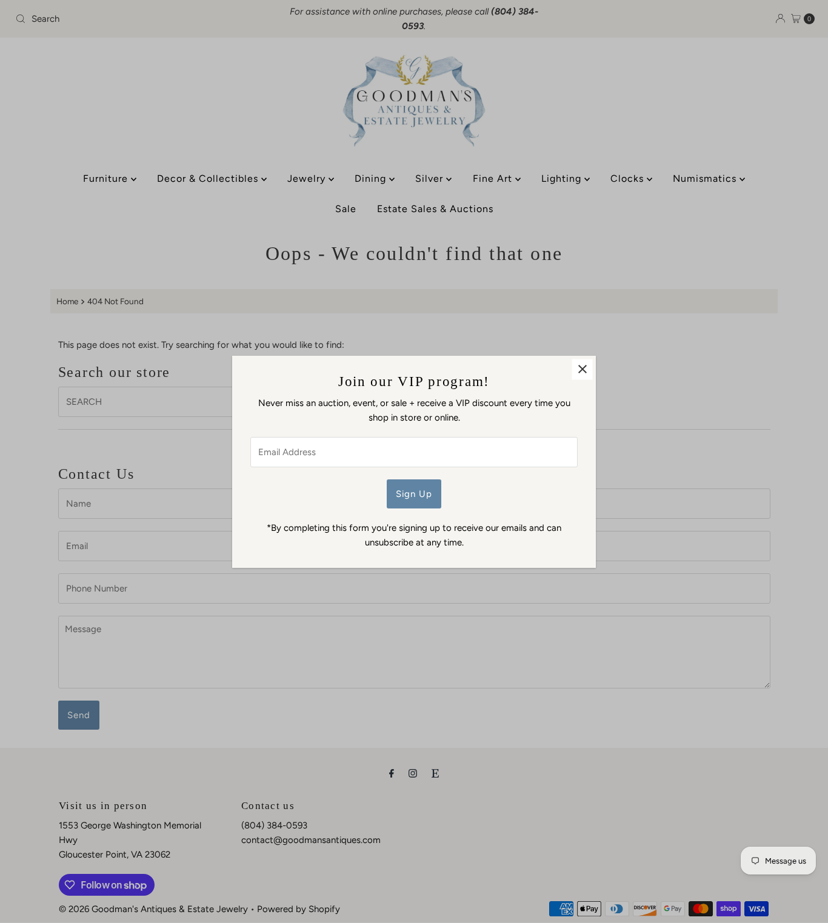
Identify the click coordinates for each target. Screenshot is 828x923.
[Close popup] (582, 369)
